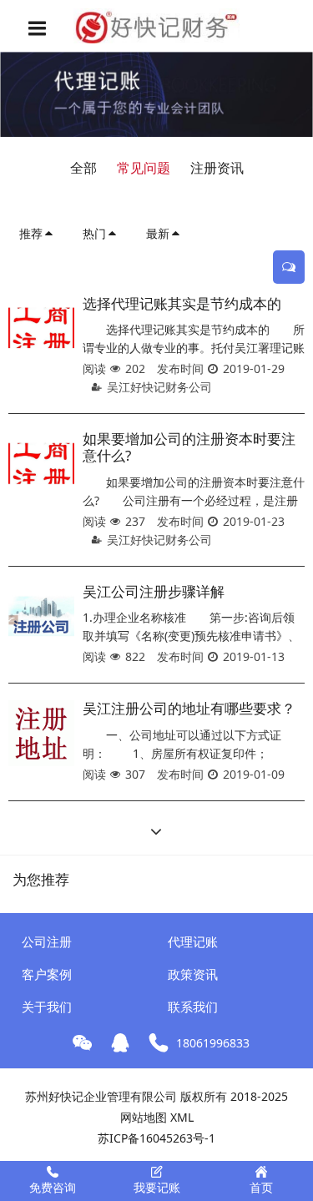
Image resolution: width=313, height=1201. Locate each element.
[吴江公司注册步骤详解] (41, 616)
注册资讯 (217, 168)
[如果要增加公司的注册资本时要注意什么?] (41, 464)
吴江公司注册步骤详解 (154, 591)
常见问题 (143, 168)
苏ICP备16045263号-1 (156, 1138)
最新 (157, 233)
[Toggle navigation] (38, 28)
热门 (94, 233)
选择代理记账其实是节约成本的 (182, 303)
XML (182, 1117)
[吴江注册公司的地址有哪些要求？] (41, 733)
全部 (83, 168)
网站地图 (143, 1117)
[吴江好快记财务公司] (156, 26)
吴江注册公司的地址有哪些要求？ (189, 708)
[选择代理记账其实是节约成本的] (41, 328)
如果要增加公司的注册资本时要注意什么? (189, 447)
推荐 (31, 233)
